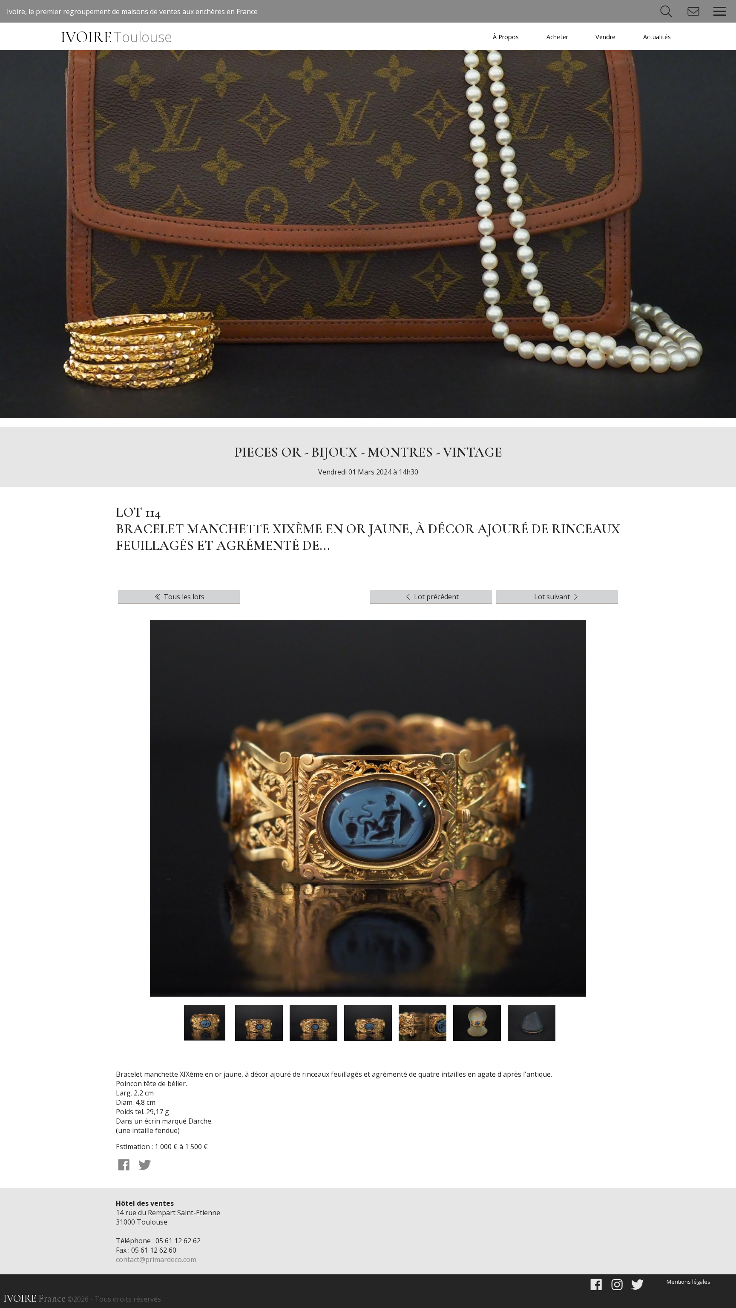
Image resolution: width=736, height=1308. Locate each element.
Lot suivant (553, 596)
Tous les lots (183, 596)
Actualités (657, 37)
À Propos (506, 37)
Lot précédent (435, 596)
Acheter (557, 37)
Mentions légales (688, 1281)
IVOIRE (116, 37)
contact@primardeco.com (156, 1259)
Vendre (605, 37)
